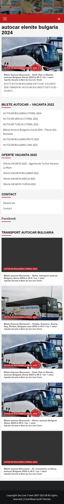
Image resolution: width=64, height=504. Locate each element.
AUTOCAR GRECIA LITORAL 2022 (20, 118)
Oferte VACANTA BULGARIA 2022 (21, 173)
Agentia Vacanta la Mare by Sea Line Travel (23, 80)
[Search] (59, 19)
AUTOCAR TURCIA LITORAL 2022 (20, 124)
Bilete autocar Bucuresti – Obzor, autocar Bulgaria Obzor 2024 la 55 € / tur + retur (30, 421)
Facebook (9, 218)
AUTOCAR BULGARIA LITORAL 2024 (20, 68)
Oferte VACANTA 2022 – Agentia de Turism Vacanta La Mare (31, 165)
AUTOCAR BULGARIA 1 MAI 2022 (20, 145)
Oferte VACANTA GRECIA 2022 (19, 178)
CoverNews (30, 499)
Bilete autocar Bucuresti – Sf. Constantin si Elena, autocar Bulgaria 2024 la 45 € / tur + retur (30, 470)
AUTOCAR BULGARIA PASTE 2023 (21, 139)
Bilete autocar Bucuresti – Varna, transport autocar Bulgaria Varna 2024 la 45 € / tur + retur (31, 276)
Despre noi (9, 203)
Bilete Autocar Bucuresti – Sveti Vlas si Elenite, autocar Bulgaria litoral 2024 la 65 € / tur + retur (29, 76)
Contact (7, 208)
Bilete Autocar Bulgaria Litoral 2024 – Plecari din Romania (29, 132)
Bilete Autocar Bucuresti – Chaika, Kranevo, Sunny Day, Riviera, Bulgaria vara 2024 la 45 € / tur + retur (31, 325)
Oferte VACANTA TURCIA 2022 (19, 184)
